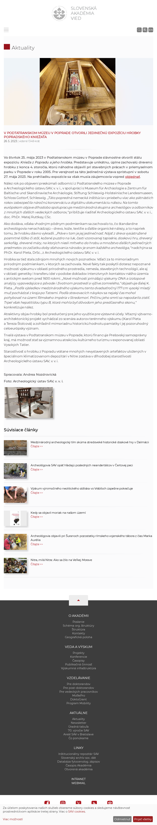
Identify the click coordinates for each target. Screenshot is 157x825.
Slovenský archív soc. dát (78, 758)
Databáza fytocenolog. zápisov (78, 761)
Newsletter (78, 723)
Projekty (78, 653)
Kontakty (78, 633)
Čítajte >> (37, 446)
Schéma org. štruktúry (78, 625)
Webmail (78, 783)
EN (151, 29)
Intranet (78, 779)
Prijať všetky (143, 819)
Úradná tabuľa (78, 726)
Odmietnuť (122, 819)
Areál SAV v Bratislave (78, 734)
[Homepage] (59, 13)
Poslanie (78, 622)
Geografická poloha (78, 637)
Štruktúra (78, 629)
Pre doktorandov (78, 684)
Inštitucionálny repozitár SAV (78, 754)
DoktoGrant (78, 699)
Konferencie (78, 657)
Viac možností (13, 819)
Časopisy (78, 660)
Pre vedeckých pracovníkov (78, 691)
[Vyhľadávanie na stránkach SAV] (139, 29)
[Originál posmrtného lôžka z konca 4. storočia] (29, 401)
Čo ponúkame (78, 738)
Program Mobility (78, 703)
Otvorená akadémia (79, 769)
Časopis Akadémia (79, 765)
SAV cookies (76, 811)
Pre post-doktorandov (78, 688)
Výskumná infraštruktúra (78, 668)
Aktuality (23, 48)
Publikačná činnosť (78, 664)
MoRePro (78, 695)
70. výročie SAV (78, 730)
